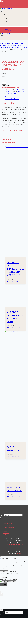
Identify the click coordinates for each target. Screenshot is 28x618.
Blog (5, 21)
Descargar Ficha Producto (10, 87)
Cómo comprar (7, 525)
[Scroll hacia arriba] (1, 584)
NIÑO (14, 93)
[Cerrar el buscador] (1, 610)
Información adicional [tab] (12, 99)
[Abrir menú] (1, 36)
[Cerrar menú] (0, 592)
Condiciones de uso (8, 527)
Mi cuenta (6, 533)
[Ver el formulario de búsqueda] (1, 11)
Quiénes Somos (8, 19)
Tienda (6, 17)
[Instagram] (3, 2)
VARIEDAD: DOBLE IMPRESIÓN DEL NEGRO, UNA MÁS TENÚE (15, 268)
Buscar (2, 515)
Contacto (6, 23)
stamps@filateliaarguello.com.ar (14, 544)
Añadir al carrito (5, 85)
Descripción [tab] (9, 97)
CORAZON (21, 91)
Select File (4, 577)
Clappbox (18, 553)
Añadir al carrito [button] (12, 281)
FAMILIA (4, 93)
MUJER (10, 93)
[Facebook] (1, 2)
